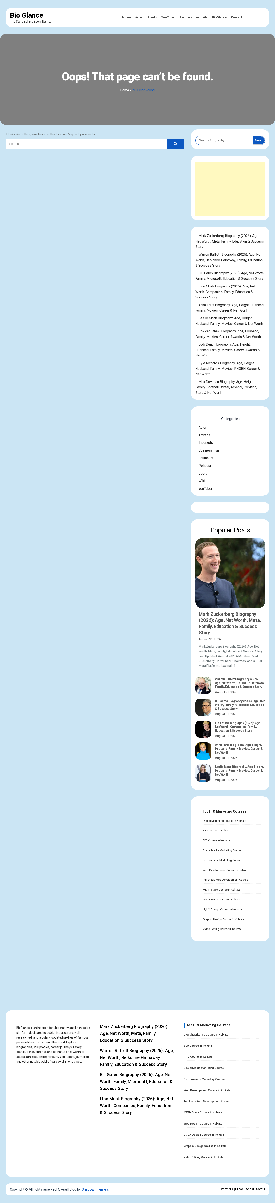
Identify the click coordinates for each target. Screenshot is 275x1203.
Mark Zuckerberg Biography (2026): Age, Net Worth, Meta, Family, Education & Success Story (229, 241)
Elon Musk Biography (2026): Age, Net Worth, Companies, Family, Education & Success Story (225, 291)
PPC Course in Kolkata (216, 840)
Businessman (189, 17)
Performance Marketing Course (222, 860)
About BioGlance (215, 17)
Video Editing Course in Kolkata (222, 929)
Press (239, 1189)
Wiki (202, 481)
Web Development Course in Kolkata (225, 870)
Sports (152, 17)
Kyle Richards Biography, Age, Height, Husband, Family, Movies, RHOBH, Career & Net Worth (227, 368)
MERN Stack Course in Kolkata (221, 889)
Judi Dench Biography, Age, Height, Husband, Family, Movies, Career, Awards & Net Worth (227, 349)
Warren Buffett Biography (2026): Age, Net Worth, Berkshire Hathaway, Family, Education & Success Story (229, 259)
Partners (227, 1189)
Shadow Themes (95, 1189)
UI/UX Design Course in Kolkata (222, 909)
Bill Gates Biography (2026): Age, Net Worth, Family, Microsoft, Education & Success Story (240, 704)
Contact (236, 17)
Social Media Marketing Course (222, 850)
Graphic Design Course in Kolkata (223, 919)
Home (126, 17)
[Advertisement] (230, 189)
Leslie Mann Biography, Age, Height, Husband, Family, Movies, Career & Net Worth (239, 770)
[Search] (175, 144)
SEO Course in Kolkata (216, 830)
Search (259, 140)
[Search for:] (95, 144)
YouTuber (168, 17)
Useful (260, 1189)
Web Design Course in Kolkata (221, 899)
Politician (205, 466)
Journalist (206, 458)
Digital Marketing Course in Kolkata (224, 820)
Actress (204, 435)
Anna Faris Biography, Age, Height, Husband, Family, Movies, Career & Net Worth (239, 748)
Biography (206, 443)
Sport (203, 473)
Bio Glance (26, 15)
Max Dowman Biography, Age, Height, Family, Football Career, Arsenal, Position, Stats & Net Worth (226, 387)
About (250, 1189)
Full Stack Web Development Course (225, 879)
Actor (139, 17)
